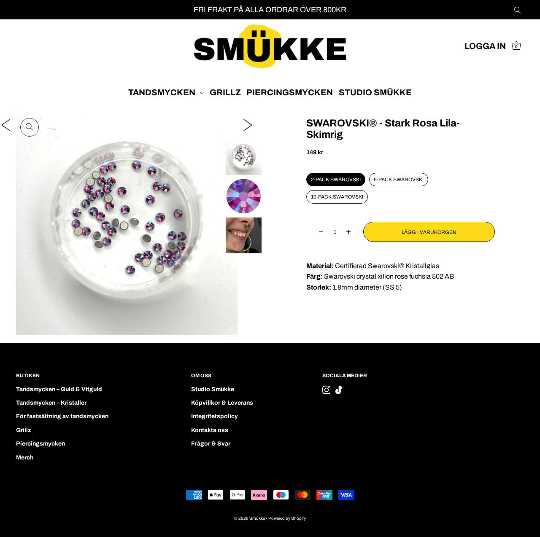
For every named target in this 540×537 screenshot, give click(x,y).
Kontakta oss (209, 430)
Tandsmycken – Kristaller (51, 403)
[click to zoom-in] (29, 127)
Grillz (23, 430)
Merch (24, 457)
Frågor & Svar (210, 443)
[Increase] (348, 232)
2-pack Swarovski (336, 180)
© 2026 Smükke (249, 518)
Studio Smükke (212, 389)
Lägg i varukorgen (429, 232)
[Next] (247, 125)
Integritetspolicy (214, 416)
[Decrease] (321, 232)
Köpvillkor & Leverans (222, 403)
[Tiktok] (338, 390)
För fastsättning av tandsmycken (62, 416)
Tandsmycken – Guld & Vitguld (59, 389)
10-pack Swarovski (337, 197)
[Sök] (517, 9)
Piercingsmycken (40, 443)
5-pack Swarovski (399, 180)
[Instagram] (326, 390)
